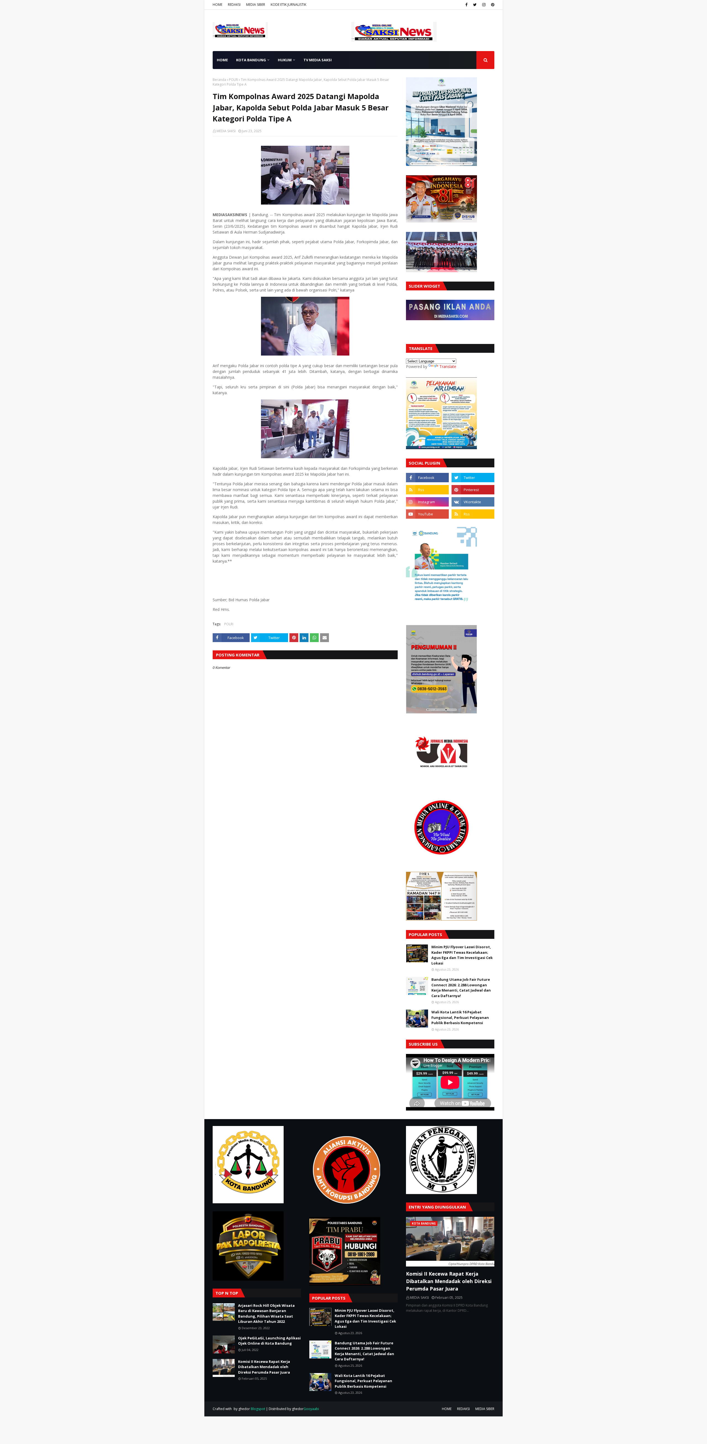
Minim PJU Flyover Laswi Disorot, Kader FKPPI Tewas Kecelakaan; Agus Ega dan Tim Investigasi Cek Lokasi (462, 955)
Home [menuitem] (222, 59)
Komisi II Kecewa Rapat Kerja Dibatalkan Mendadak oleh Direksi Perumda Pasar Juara (264, 1367)
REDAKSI (234, 4)
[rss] (427, 489)
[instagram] (484, 4)
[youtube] (427, 514)
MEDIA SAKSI (226, 131)
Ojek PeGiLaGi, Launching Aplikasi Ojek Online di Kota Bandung (269, 1341)
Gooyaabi (311, 1408)
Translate (447, 366)
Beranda (219, 79)
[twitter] (475, 4)
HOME (217, 4)
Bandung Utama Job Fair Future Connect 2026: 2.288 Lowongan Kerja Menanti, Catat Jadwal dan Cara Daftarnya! (461, 987)
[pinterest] (492, 4)
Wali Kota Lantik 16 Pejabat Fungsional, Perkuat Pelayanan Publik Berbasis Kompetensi (460, 1017)
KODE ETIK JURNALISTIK (288, 4)
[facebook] (466, 4)
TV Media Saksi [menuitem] (318, 59)
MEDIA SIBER (255, 4)
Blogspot (258, 1408)
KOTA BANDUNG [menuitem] (251, 59)
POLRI (233, 79)
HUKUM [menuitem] (285, 59)
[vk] (473, 502)
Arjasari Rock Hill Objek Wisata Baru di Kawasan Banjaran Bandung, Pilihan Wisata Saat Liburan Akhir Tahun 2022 (266, 1313)
